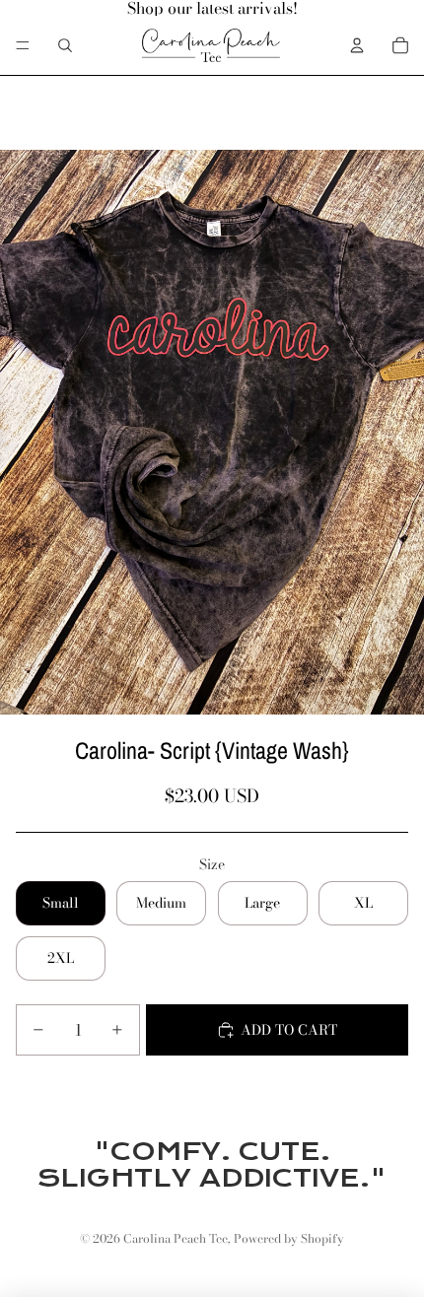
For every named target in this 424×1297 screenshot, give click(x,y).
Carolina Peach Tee (175, 1238)
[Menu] (22, 45)
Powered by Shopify (289, 1238)
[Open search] (65, 45)
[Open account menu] (357, 45)
